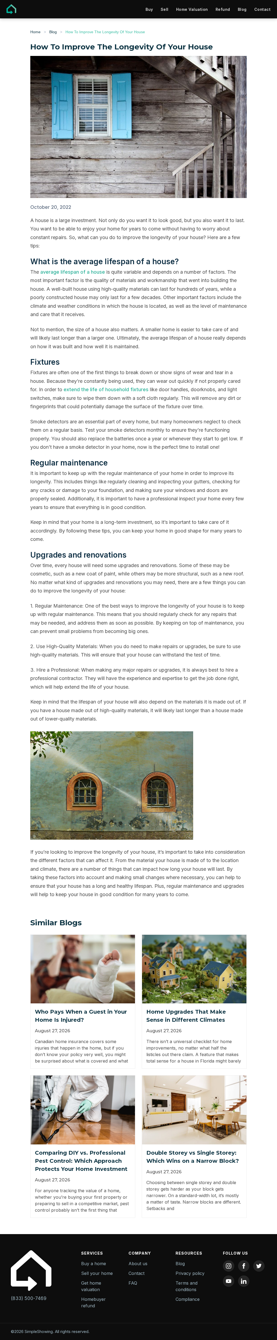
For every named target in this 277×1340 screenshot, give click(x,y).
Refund (223, 9)
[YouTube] (228, 1281)
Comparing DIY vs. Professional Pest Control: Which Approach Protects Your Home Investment (81, 1161)
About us (137, 1263)
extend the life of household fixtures (106, 389)
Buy (149, 9)
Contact (262, 9)
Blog (242, 9)
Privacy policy (190, 1273)
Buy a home (93, 1263)
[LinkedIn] (243, 1281)
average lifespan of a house (72, 272)
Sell (165, 9)
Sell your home (97, 1273)
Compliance (188, 1299)
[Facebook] (243, 1266)
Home (35, 32)
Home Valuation (192, 9)
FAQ (132, 1283)
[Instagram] (228, 1266)
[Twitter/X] (259, 1266)
